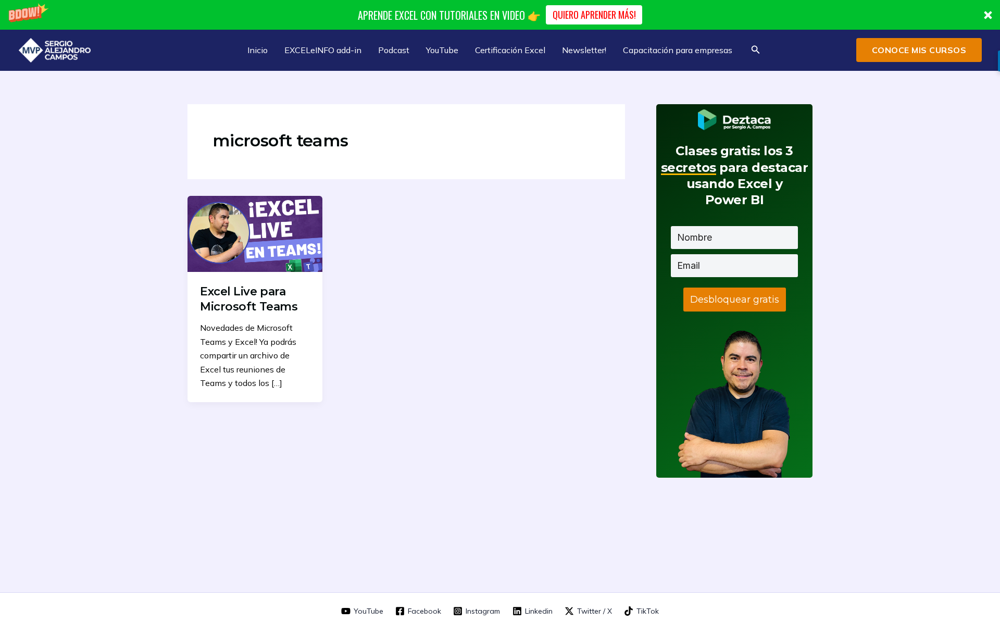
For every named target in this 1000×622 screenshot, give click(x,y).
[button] (500, 15)
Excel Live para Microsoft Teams (248, 299)
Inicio (257, 50)
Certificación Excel (510, 50)
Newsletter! (584, 50)
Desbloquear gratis (734, 299)
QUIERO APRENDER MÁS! (594, 14)
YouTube (442, 50)
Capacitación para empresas (677, 50)
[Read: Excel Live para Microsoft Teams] (255, 233)
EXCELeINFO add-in (322, 50)
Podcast (393, 50)
